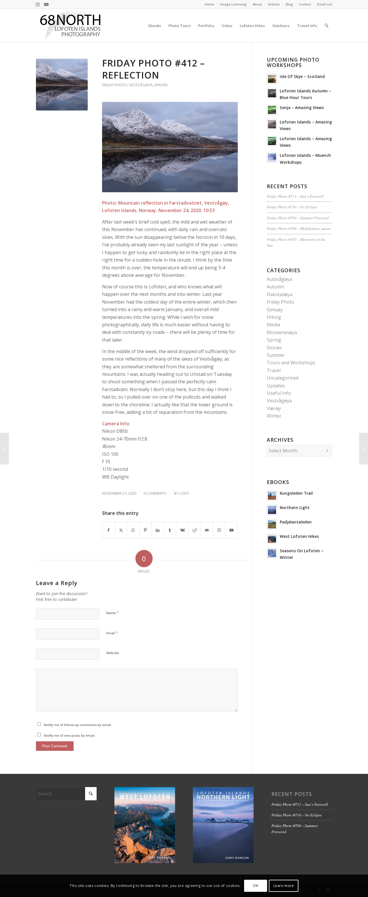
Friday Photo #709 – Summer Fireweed (298, 217)
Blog (289, 4)
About (257, 4)
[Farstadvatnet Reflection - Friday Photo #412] (62, 85)
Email (112, 632)
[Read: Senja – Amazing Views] (272, 110)
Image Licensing (233, 4)
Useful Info (279, 393)
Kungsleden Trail (296, 493)
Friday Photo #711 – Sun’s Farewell (295, 196)
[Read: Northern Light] (272, 510)
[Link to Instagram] (37, 4)
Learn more (283, 885)
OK (255, 885)
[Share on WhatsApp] (133, 530)
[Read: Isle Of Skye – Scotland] (272, 79)
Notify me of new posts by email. (69, 735)
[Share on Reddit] (195, 530)
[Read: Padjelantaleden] (272, 524)
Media (273, 324)
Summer (276, 355)
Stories (274, 347)
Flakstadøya (279, 294)
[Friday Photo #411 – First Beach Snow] (4, 448)
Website (112, 653)
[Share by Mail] (207, 530)
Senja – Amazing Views (302, 107)
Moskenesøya (282, 332)
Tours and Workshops (291, 362)
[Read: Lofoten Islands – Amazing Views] (272, 124)
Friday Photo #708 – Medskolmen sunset (299, 228)
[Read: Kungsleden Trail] (272, 495)
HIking (274, 317)
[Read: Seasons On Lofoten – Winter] (272, 553)
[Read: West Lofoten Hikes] (272, 539)
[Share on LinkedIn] (158, 530)
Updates (276, 385)
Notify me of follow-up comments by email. (78, 725)
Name (112, 612)
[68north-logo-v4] (70, 25)
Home (209, 4)
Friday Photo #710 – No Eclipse (292, 207)
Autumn (275, 286)
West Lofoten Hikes (299, 536)
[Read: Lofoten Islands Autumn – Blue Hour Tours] (272, 93)
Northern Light (295, 507)
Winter (161, 84)
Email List (324, 4)
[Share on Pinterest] (145, 530)
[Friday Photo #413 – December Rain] (363, 448)
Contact (305, 4)
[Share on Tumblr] (170, 530)
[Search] (326, 25)
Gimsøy (275, 309)
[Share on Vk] (182, 530)
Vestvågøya (141, 84)
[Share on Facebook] (108, 530)
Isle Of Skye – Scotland (302, 76)
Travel (274, 370)
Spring (274, 340)
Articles (274, 4)
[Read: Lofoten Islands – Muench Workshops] (272, 158)
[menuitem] (209, 4)
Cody (184, 493)
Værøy (274, 408)
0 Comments (155, 493)
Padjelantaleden (296, 522)
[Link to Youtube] (46, 4)
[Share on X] (121, 530)
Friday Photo (114, 84)
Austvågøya (279, 279)
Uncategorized (282, 378)
